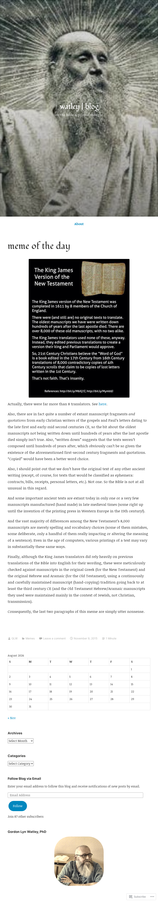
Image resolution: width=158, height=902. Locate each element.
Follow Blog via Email (24, 779)
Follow (18, 806)
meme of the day (39, 246)
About (79, 224)
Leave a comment (54, 638)
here (102, 403)
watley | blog (79, 107)
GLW (15, 638)
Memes (30, 638)
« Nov (12, 718)
